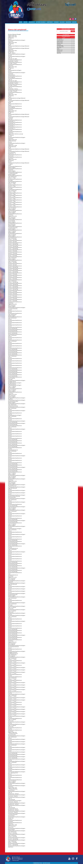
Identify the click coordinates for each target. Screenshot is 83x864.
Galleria (62, 22)
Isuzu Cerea (58, 52)
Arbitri (9, 41)
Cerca (12, 41)
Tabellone (17, 46)
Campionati (50, 22)
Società (74, 22)
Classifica (17, 40)
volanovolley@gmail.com (18, 858)
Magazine (68, 22)
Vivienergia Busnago (60, 45)
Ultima (9, 40)
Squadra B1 (32, 22)
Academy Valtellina (60, 41)
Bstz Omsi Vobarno (60, 42)
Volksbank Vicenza (60, 49)
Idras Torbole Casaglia (60, 46)
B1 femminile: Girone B (66, 36)
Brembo (58, 48)
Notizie (25, 22)
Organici (23, 40)
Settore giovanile (41, 22)
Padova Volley (59, 47)
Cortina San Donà (59, 51)
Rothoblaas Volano (60, 43)
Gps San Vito (59, 53)
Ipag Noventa (59, 44)
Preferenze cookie (15, 860)
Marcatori (27, 46)
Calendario (13, 40)
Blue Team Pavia (59, 38)
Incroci (20, 40)
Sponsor (56, 22)
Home (20, 22)
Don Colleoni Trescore (60, 39)
